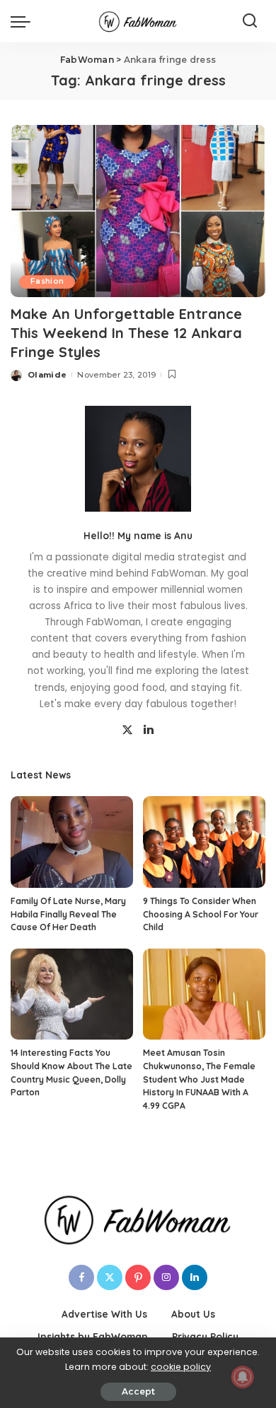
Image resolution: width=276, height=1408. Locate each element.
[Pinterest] (138, 1277)
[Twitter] (127, 730)
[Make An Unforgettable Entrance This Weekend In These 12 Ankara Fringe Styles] (138, 210)
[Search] (249, 21)
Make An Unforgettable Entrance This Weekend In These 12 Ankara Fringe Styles (126, 333)
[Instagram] (166, 1277)
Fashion (47, 281)
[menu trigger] (24, 21)
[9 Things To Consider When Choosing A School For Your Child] (204, 842)
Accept (138, 1391)
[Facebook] (81, 1277)
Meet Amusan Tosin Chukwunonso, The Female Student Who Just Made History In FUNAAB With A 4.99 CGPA (199, 1078)
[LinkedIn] (148, 730)
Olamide (47, 375)
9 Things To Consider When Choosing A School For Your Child (200, 914)
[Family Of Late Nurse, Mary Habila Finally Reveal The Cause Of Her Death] (72, 842)
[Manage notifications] (242, 1377)
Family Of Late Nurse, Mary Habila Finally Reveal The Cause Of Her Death (68, 914)
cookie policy (181, 1367)
